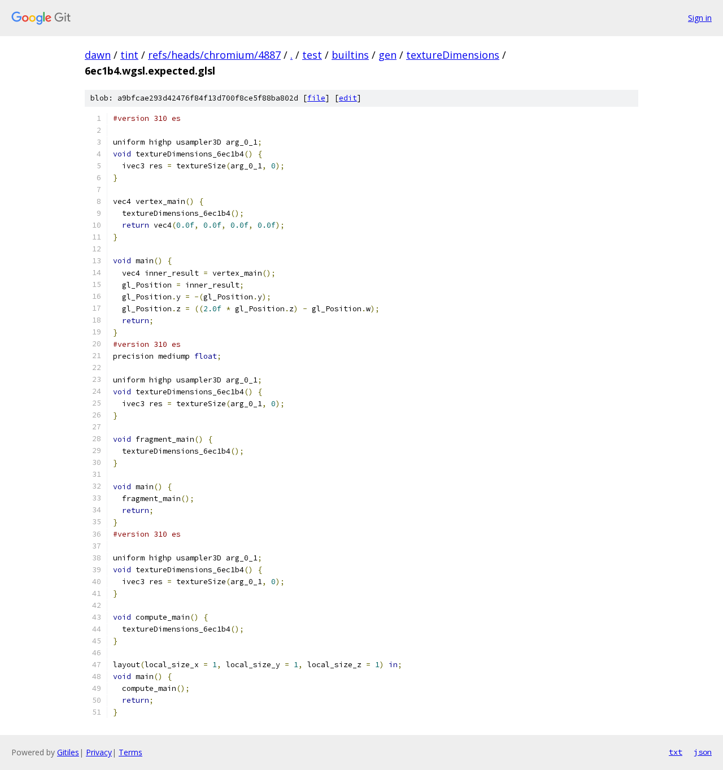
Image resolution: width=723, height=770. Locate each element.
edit (348, 98)
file (316, 98)
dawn (98, 55)
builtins (350, 55)
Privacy (99, 752)
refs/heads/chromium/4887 (214, 55)
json (703, 752)
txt (675, 752)
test (312, 55)
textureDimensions (452, 55)
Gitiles (68, 752)
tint (129, 55)
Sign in (700, 17)
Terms (130, 752)
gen (387, 55)
